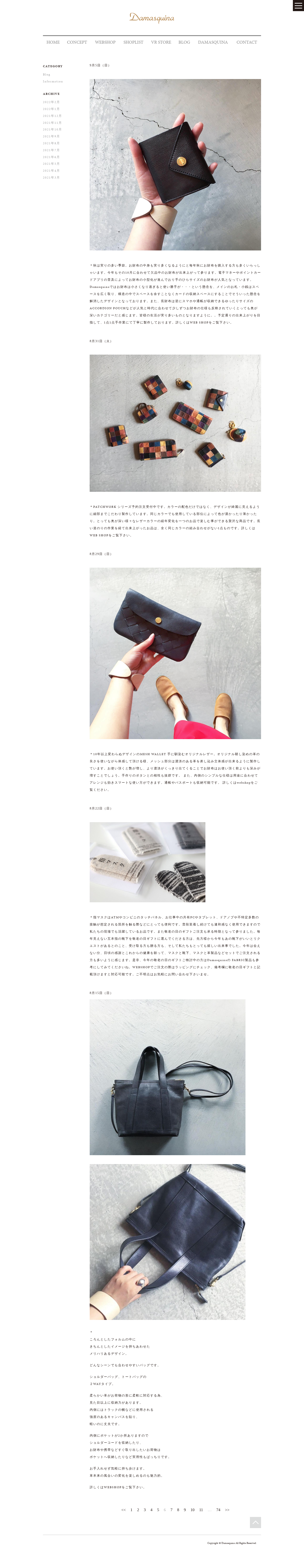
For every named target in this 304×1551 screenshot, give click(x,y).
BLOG (184, 42)
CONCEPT (77, 42)
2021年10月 (52, 129)
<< (123, 1510)
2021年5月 (51, 164)
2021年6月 (51, 157)
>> (227, 1510)
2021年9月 (51, 136)
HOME (53, 42)
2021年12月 (52, 116)
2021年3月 (51, 177)
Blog (47, 74)
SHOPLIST (133, 42)
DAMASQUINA (213, 42)
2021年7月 (51, 150)
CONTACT (247, 42)
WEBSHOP (105, 42)
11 (201, 1510)
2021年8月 (51, 143)
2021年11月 (52, 123)
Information (53, 81)
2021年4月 (51, 171)
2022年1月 (51, 109)
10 (193, 1510)
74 (218, 1510)
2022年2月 (51, 102)
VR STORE (161, 42)
